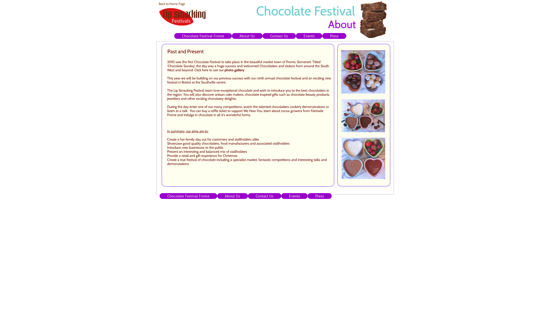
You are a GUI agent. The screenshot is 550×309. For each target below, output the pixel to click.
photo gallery (234, 70)
